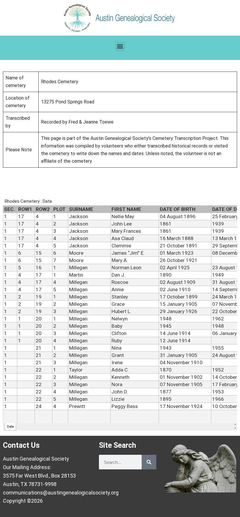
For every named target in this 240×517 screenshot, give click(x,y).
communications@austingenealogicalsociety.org (61, 493)
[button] (120, 46)
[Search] (149, 462)
